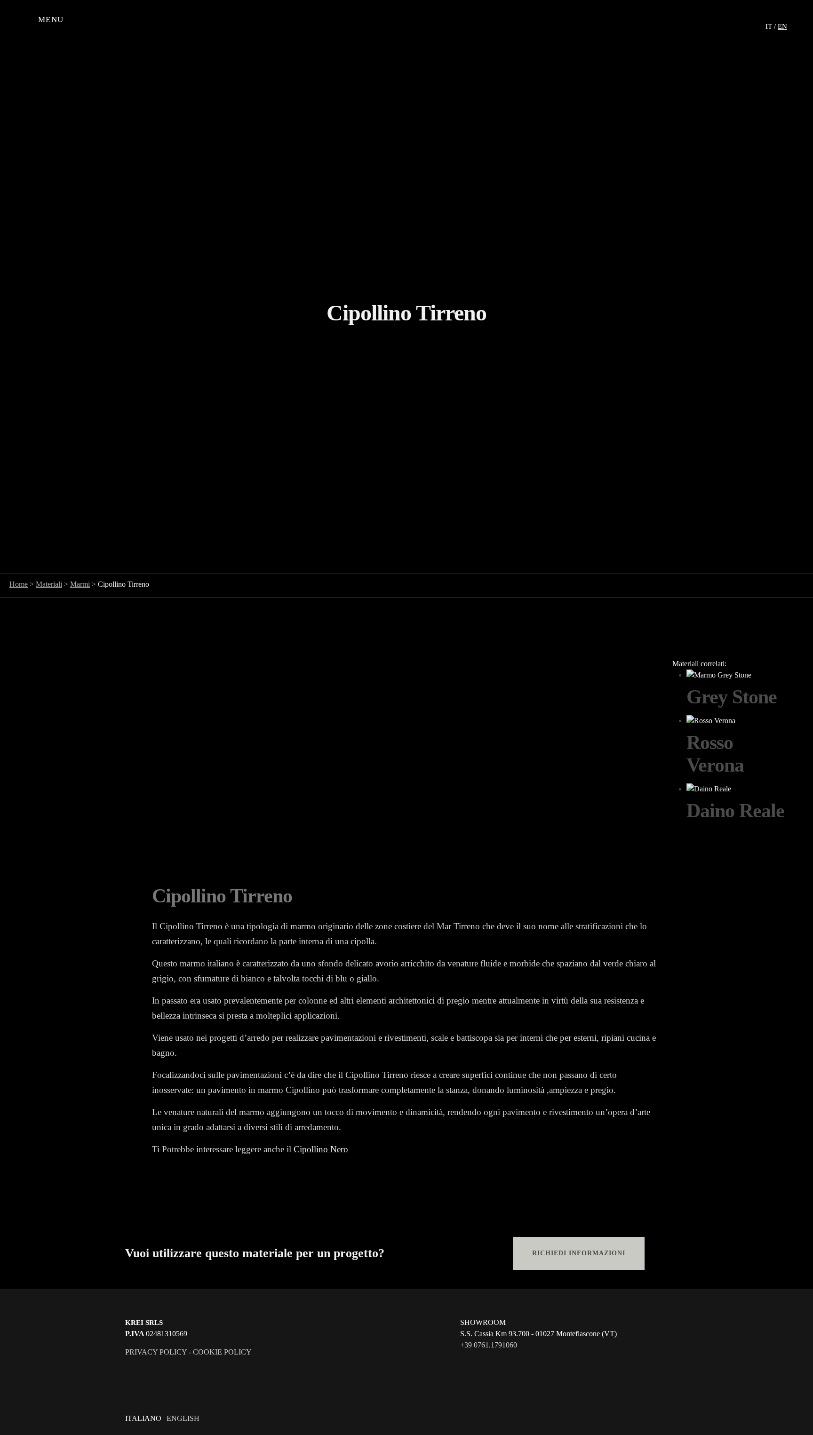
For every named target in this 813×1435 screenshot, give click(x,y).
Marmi (80, 584)
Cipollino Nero (321, 1149)
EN (782, 26)
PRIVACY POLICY (156, 1352)
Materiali (49, 584)
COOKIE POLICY (222, 1352)
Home (18, 584)
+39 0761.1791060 (488, 1345)
